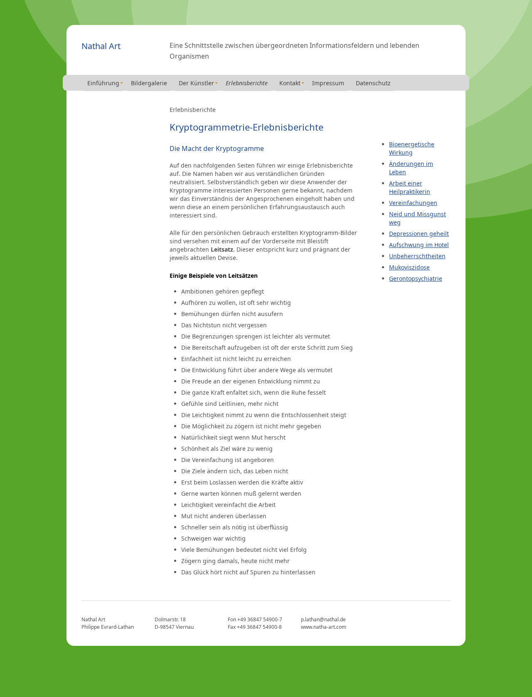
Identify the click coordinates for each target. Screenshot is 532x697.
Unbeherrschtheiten (417, 256)
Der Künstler (196, 83)
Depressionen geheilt (419, 233)
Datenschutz (373, 83)
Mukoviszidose (409, 267)
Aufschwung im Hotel (419, 245)
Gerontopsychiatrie (415, 278)
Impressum (328, 83)
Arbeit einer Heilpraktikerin (409, 187)
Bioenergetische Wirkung (411, 148)
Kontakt (289, 83)
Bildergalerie (149, 83)
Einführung (103, 83)
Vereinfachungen (413, 203)
